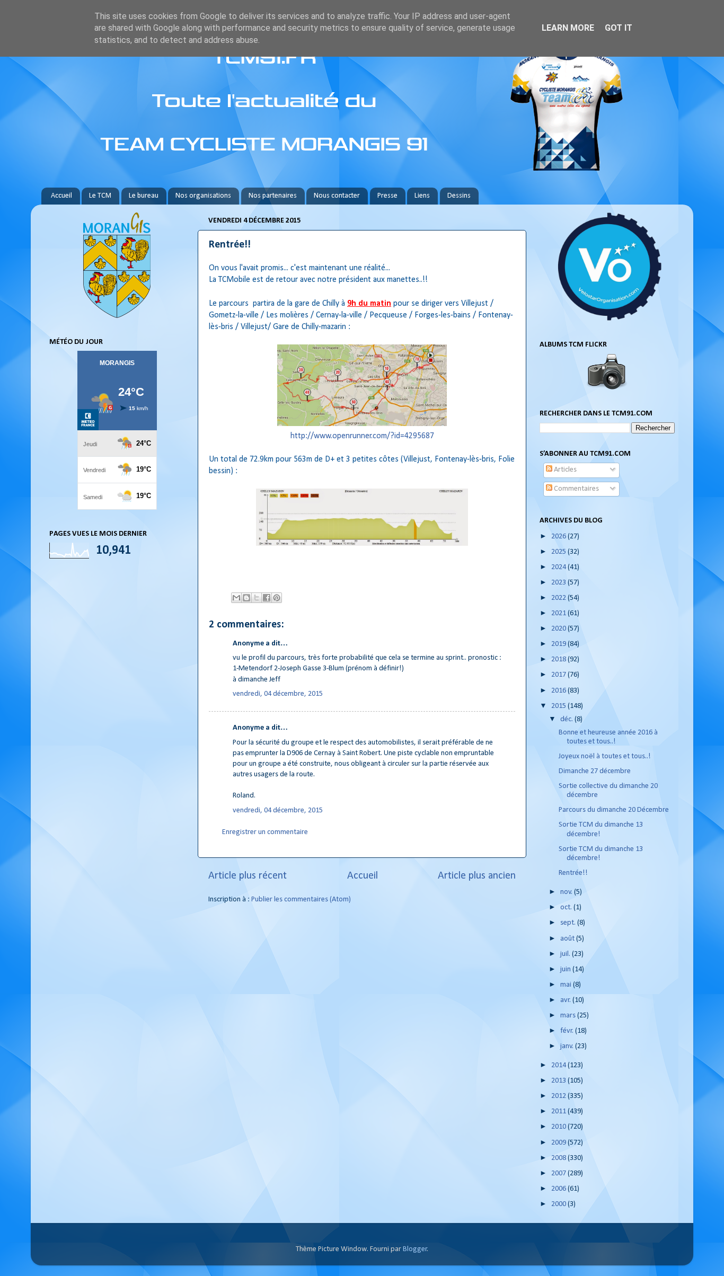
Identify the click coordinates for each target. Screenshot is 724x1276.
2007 (559, 1173)
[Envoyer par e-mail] (236, 597)
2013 (559, 1081)
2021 (559, 613)
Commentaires (575, 489)
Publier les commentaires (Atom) (301, 899)
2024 (559, 567)
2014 (559, 1065)
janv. (567, 1046)
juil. (566, 954)
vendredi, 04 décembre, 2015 (278, 694)
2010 (559, 1127)
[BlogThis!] (246, 597)
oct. (566, 907)
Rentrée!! (573, 873)
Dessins (459, 196)
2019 (559, 644)
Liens (422, 196)
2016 (559, 691)
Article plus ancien (477, 876)
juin (566, 969)
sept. (568, 923)
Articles (564, 470)
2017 (559, 675)
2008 (559, 1158)
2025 (559, 552)
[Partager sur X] (256, 597)
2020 (559, 629)
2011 (559, 1111)
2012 (559, 1096)
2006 (559, 1189)
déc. (567, 719)
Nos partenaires (273, 196)
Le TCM (100, 196)
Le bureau (143, 196)
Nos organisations (203, 196)
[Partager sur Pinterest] (276, 597)
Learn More (568, 28)
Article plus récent (247, 876)
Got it (618, 28)
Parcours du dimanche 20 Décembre (614, 810)
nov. (567, 892)
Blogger (415, 1249)
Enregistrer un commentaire (265, 832)
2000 (559, 1204)
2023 (559, 583)
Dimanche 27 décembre (595, 771)
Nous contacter (337, 196)
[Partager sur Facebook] (266, 597)
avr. (566, 1000)
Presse (387, 196)
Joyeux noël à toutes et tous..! (605, 756)
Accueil (61, 196)
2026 (559, 536)
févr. (567, 1031)
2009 (559, 1143)
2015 (559, 706)
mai (566, 985)
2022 (559, 598)
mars (568, 1016)
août (568, 939)
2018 (559, 659)
